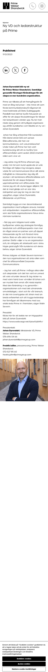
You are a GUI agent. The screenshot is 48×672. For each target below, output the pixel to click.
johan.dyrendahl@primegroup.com (19, 339)
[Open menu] (42, 6)
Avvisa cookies (24, 664)
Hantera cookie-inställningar (24, 669)
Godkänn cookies (24, 659)
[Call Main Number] (32, 6)
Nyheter (6, 23)
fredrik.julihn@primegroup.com (17, 354)
